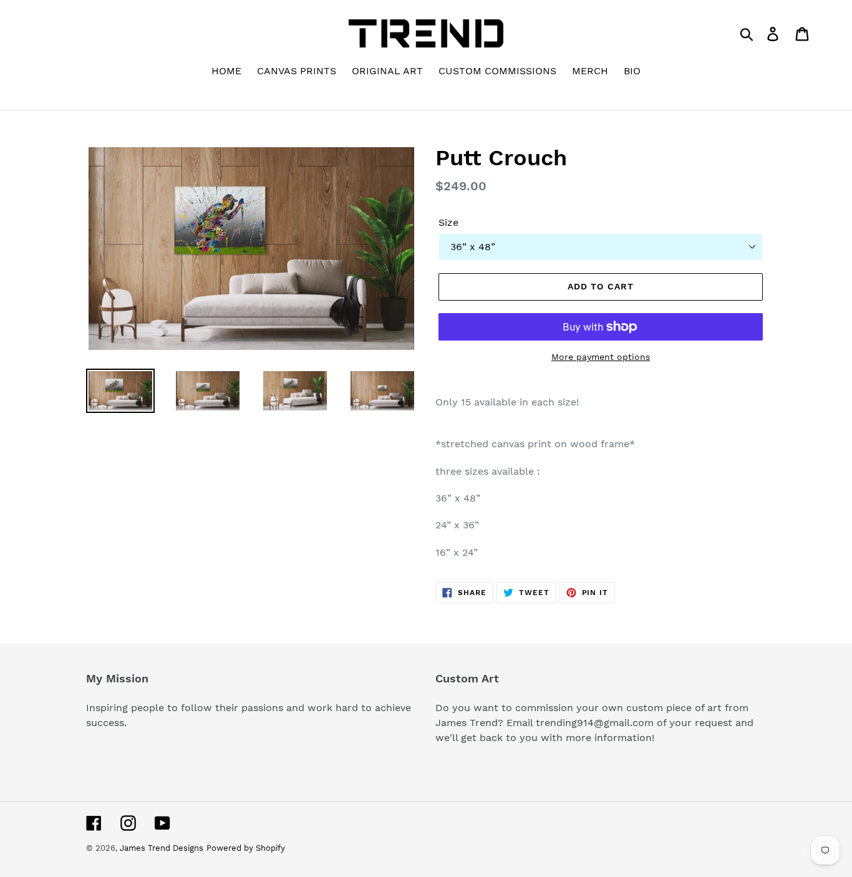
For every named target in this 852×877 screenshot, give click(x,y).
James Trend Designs (161, 848)
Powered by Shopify (245, 848)
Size (448, 222)
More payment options (600, 357)
